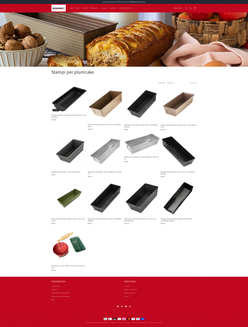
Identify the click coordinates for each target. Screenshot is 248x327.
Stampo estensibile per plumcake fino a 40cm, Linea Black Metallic (177, 220)
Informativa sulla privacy (117, 322)
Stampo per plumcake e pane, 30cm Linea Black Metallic (104, 220)
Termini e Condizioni (130, 289)
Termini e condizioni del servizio (140, 322)
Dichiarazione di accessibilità (60, 296)
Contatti (126, 286)
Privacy (126, 296)
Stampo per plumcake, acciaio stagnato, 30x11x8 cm (104, 173)
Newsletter (54, 289)
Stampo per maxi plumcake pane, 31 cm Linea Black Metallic (140, 220)
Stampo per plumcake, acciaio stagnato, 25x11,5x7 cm (141, 158)
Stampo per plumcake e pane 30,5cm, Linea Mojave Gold (178, 126)
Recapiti (127, 322)
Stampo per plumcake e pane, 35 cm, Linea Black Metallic (178, 173)
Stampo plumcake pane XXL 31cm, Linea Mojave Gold (104, 125)
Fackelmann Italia (94, 322)
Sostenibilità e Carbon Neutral (60, 293)
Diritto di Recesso (129, 293)
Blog (52, 300)
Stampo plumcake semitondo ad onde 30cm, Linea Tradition (68, 116)
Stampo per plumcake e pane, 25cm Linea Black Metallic (141, 126)
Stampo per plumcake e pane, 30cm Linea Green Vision (68, 220)
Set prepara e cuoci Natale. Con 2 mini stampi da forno (68, 266)
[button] (94, 8)
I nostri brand (55, 286)
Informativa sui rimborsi (156, 322)
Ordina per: (161, 83)
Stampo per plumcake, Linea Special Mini (65, 172)
